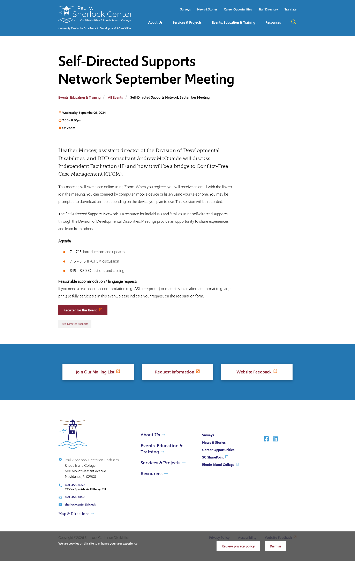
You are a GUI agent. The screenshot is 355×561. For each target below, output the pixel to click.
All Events (115, 97)
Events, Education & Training (79, 97)
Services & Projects (160, 462)
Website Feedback (254, 372)
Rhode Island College (218, 464)
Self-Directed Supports (75, 324)
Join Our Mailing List (95, 372)
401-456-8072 (75, 485)
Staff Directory (268, 9)
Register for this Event (80, 310)
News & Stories (207, 9)
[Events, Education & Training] (206, 28)
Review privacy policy (238, 546)
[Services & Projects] (167, 28)
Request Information (174, 372)
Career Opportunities (238, 9)
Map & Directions (74, 513)
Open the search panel (293, 22)
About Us (150, 434)
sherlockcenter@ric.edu (80, 504)
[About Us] (143, 28)
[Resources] (260, 28)
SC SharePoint (213, 457)
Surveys (185, 9)
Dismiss (275, 546)
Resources (152, 473)
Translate (290, 9)
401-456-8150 (75, 497)
